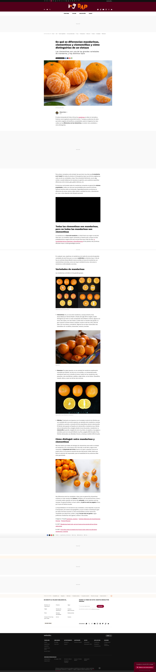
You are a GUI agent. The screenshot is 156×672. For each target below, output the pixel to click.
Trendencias (96, 642)
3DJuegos (56, 642)
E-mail (112, 9)
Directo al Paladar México (78, 660)
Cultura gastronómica (71, 609)
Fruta (86, 535)
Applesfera (46, 646)
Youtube (103, 9)
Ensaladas (98, 33)
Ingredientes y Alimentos (65, 535)
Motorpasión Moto (88, 644)
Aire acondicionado (70, 33)
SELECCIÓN (82, 13)
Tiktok (101, 9)
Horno (57, 617)
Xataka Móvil (46, 644)
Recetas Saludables (58, 613)
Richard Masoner (65, 521)
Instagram (106, 9)
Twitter (67, 58)
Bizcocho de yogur (94, 595)
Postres (58, 605)
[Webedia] (47, 635)
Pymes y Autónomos (106, 645)
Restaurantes (71, 613)
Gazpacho (63, 595)
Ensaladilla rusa (56, 595)
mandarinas (81, 117)
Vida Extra (56, 644)
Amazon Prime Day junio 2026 (48, 617)
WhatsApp (98, 9)
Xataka (45, 642)
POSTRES (66, 13)
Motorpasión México (86, 660)
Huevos (69, 617)
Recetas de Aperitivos (58, 609)
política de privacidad (95, 609)
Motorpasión (86, 642)
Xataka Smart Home (47, 649)
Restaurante (82, 33)
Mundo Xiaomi (47, 651)
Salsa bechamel (103, 595)
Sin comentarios (60, 58)
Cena (53, 33)
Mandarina (80, 535)
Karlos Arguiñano (62, 33)
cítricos (74, 535)
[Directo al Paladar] (78, 6)
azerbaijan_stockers (72, 519)
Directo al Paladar (78, 642)
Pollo (45, 613)
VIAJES (74, 13)
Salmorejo (69, 595)
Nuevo (47, 9)
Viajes (45, 609)
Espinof (65, 644)
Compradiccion (97, 646)
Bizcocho (88, 33)
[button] (63, 112)
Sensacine (66, 642)
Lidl (56, 33)
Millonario (104, 33)
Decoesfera (96, 644)
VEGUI (90, 13)
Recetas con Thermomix (47, 605)
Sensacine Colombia (66, 661)
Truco (77, 33)
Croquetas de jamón (85, 595)
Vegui (69, 605)
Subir (108, 635)
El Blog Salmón (107, 642)
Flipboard (69, 58)
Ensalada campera (76, 595)
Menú (44, 9)
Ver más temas (48, 623)
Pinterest (100, 623)
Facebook (109, 9)
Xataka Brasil (47, 660)
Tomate (93, 33)
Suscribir (100, 606)
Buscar (50, 9)
